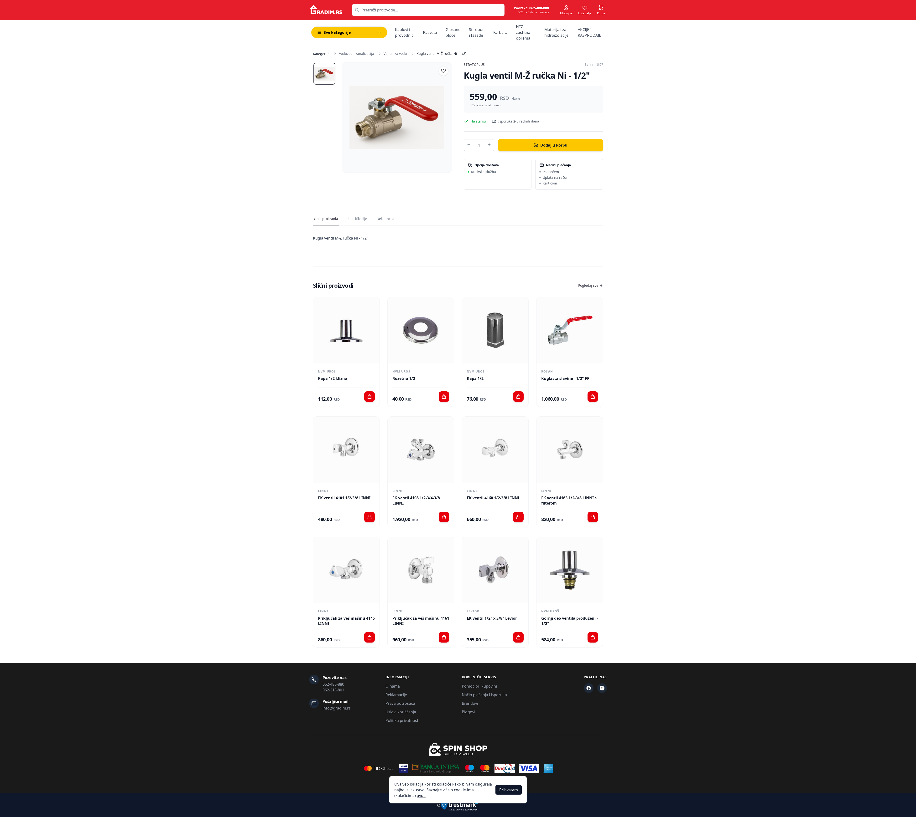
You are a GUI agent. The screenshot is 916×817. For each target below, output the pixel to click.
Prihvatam (508, 789)
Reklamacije (396, 694)
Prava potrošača (400, 703)
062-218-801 (333, 690)
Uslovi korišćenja (400, 712)
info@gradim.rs (337, 708)
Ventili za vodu (395, 53)
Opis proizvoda (326, 218)
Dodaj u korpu (553, 145)
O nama (392, 686)
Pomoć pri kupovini (479, 686)
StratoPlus (474, 64)
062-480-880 (333, 684)
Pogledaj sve (588, 285)
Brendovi (470, 703)
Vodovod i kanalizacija (356, 53)
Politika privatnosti (402, 720)
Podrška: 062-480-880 (531, 8)
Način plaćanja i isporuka (484, 694)
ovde (421, 795)
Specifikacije (357, 218)
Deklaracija (385, 218)
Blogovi (468, 712)
